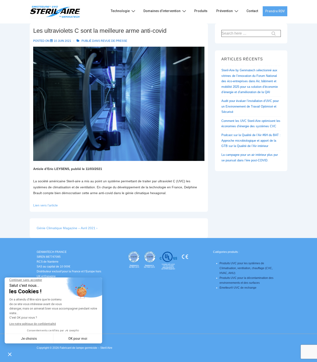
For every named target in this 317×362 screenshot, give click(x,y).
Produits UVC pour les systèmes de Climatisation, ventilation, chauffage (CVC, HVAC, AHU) (246, 268)
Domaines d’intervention (162, 11)
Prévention (224, 11)
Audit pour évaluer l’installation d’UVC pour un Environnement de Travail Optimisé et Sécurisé (250, 106)
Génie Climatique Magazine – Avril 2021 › (67, 228)
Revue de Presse (114, 40)
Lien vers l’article (45, 205)
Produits (200, 11)
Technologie (120, 11)
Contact (252, 11)
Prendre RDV (275, 11)
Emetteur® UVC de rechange (238, 287)
